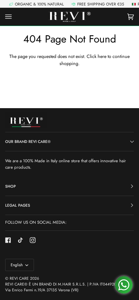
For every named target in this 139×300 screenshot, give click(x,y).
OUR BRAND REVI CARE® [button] (28, 142)
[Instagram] (33, 240)
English (17, 265)
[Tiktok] (20, 240)
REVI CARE (19, 278)
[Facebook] (8, 240)
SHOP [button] (10, 186)
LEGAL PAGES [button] (17, 205)
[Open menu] (15, 17)
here (102, 56)
